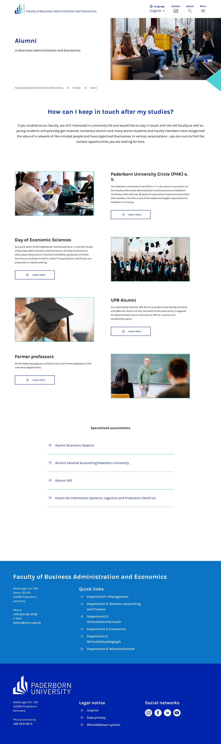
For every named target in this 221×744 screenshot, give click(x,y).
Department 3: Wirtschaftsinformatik (104, 619)
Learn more (134, 214)
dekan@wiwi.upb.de (27, 622)
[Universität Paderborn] (110, 685)
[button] (158, 9)
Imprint (92, 710)
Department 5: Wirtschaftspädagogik (104, 639)
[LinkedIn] (167, 712)
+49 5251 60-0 (22, 724)
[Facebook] (158, 712)
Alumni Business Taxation (74, 445)
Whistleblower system (103, 725)
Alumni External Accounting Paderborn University (92, 463)
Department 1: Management (107, 597)
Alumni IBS (63, 480)
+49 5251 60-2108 (25, 614)
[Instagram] (148, 712)
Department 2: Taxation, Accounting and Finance (114, 606)
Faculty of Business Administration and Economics (61, 11)
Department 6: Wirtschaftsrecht (111, 649)
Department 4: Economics (106, 629)
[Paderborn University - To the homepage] (18, 9)
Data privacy (96, 718)
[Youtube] (177, 712)
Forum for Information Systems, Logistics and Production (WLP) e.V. (105, 498)
